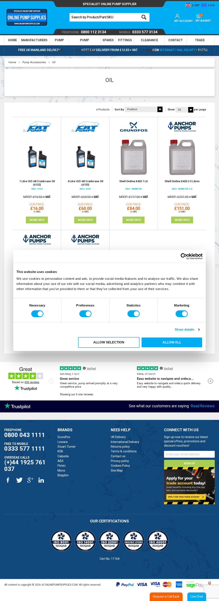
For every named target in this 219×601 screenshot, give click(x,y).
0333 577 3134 (138, 32)
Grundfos (64, 437)
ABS (61, 461)
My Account (183, 20)
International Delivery (178, 50)
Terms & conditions (124, 451)
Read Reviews (203, 406)
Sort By (119, 109)
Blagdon (63, 475)
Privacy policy (120, 461)
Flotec (62, 465)
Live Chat (197, 596)
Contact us (118, 456)
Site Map (117, 470)
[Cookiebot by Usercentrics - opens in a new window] (184, 256)
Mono (61, 470)
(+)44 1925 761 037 (25, 465)
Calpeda (63, 456)
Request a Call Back (166, 596)
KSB (60, 451)
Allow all (172, 342)
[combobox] (109, 17)
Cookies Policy (120, 465)
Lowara (63, 442)
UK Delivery (118, 437)
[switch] (85, 313)
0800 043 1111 (24, 434)
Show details (184, 329)
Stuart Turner (67, 446)
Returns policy (120, 446)
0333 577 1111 (24, 448)
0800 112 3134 (84, 32)
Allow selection (108, 342)
